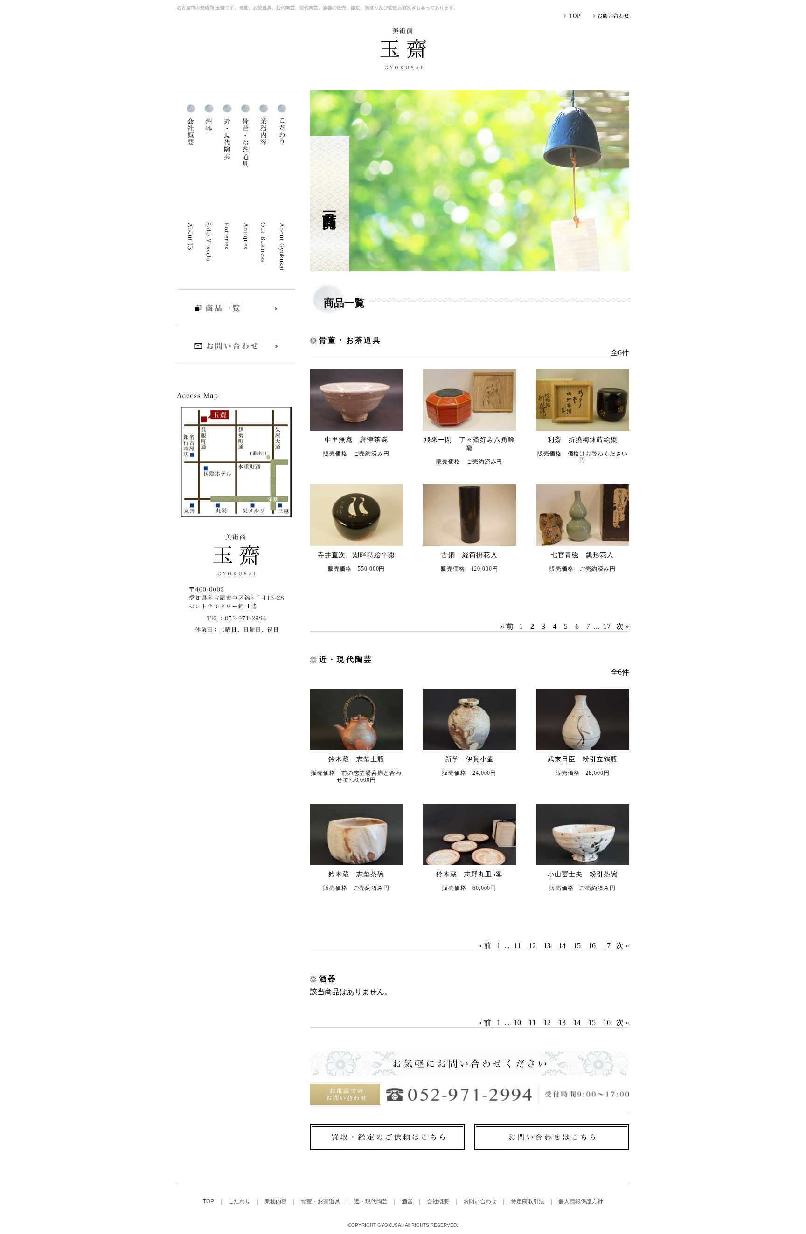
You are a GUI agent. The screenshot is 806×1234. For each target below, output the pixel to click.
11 (517, 946)
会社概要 (439, 1201)
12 (532, 946)
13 (562, 1023)
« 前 (507, 626)
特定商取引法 (528, 1201)
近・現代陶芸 (371, 1201)
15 (577, 946)
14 (562, 946)
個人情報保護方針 (580, 1201)
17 (607, 626)
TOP (209, 1201)
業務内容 (276, 1201)
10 (517, 1023)
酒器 (408, 1201)
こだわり (240, 1201)
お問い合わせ (480, 1201)
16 (592, 946)
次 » (622, 626)
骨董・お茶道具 (321, 1201)
